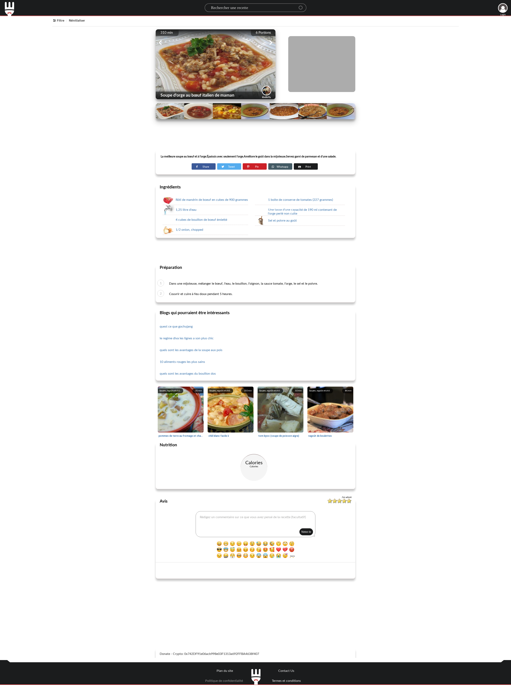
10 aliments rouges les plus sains (182, 361)
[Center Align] (302, 6)
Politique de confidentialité (224, 680)
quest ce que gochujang (176, 326)
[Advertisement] (255, 140)
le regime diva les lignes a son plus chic (187, 338)
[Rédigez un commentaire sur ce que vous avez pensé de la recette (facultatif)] (255, 524)
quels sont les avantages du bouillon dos (188, 373)
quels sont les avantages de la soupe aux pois (191, 350)
